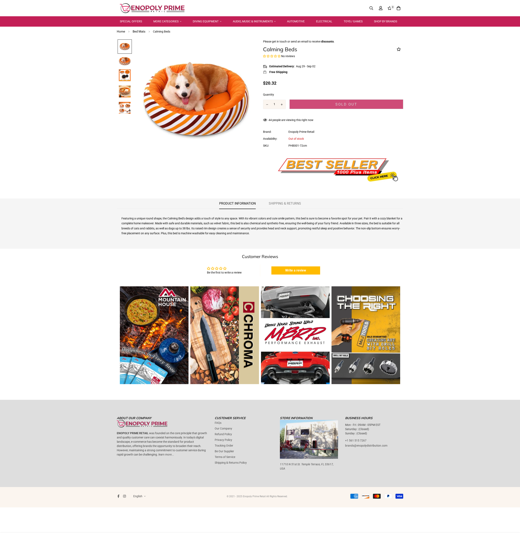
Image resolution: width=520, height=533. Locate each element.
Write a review (295, 270)
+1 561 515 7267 (355, 440)
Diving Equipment (206, 21)
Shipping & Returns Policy (231, 462)
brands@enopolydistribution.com (366, 445)
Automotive (296, 21)
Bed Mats (139, 31)
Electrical (324, 21)
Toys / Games (353, 21)
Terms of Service (225, 457)
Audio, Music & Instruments (253, 21)
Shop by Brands (385, 21)
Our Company (223, 428)
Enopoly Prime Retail (301, 131)
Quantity (268, 94)
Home (121, 31)
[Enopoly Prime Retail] (152, 8)
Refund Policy (223, 434)
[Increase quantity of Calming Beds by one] (282, 104)
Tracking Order (224, 445)
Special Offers (131, 21)
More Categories (166, 21)
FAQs (218, 422)
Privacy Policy (223, 439)
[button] (272, 56)
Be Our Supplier (224, 451)
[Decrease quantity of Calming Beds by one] (267, 104)
